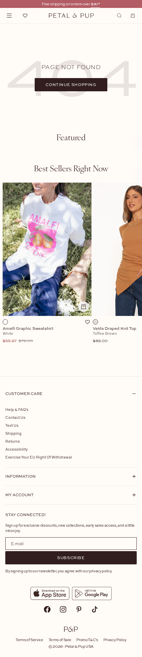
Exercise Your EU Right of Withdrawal (38, 457)
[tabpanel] (71, 274)
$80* (95, 3)
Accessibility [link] (16, 449)
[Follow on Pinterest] (79, 609)
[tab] (71, 137)
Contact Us (15, 417)
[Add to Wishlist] (87, 322)
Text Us (11, 425)
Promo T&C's (87, 639)
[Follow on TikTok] (95, 609)
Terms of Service (29, 639)
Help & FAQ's (16, 409)
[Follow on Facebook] (47, 609)
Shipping (13, 433)
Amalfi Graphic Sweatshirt (28, 335)
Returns (12, 441)
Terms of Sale (60, 639)
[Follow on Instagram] (63, 609)
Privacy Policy (114, 639)
